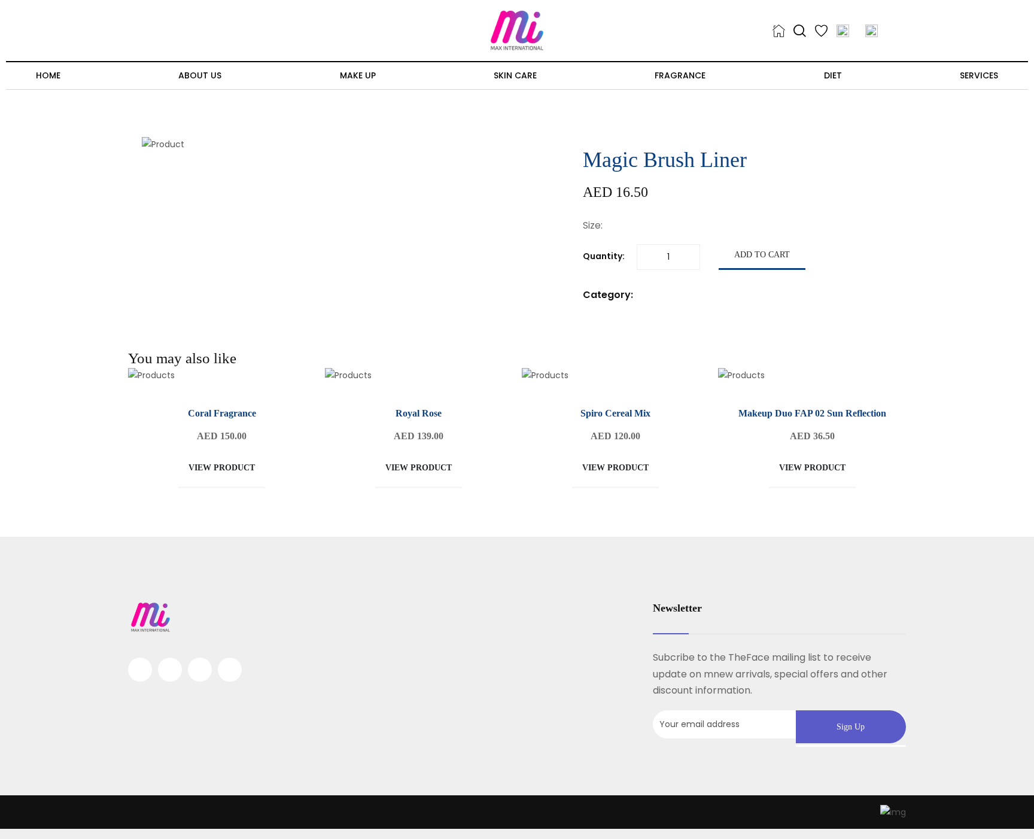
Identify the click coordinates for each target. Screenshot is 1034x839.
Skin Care (515, 75)
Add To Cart (762, 254)
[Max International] (517, 30)
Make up (358, 75)
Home (48, 75)
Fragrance (680, 75)
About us (199, 75)
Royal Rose (419, 413)
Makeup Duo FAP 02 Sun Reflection (812, 413)
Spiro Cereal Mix (615, 413)
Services (979, 75)
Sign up (851, 726)
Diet (833, 75)
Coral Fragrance (222, 413)
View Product (221, 467)
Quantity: (604, 256)
